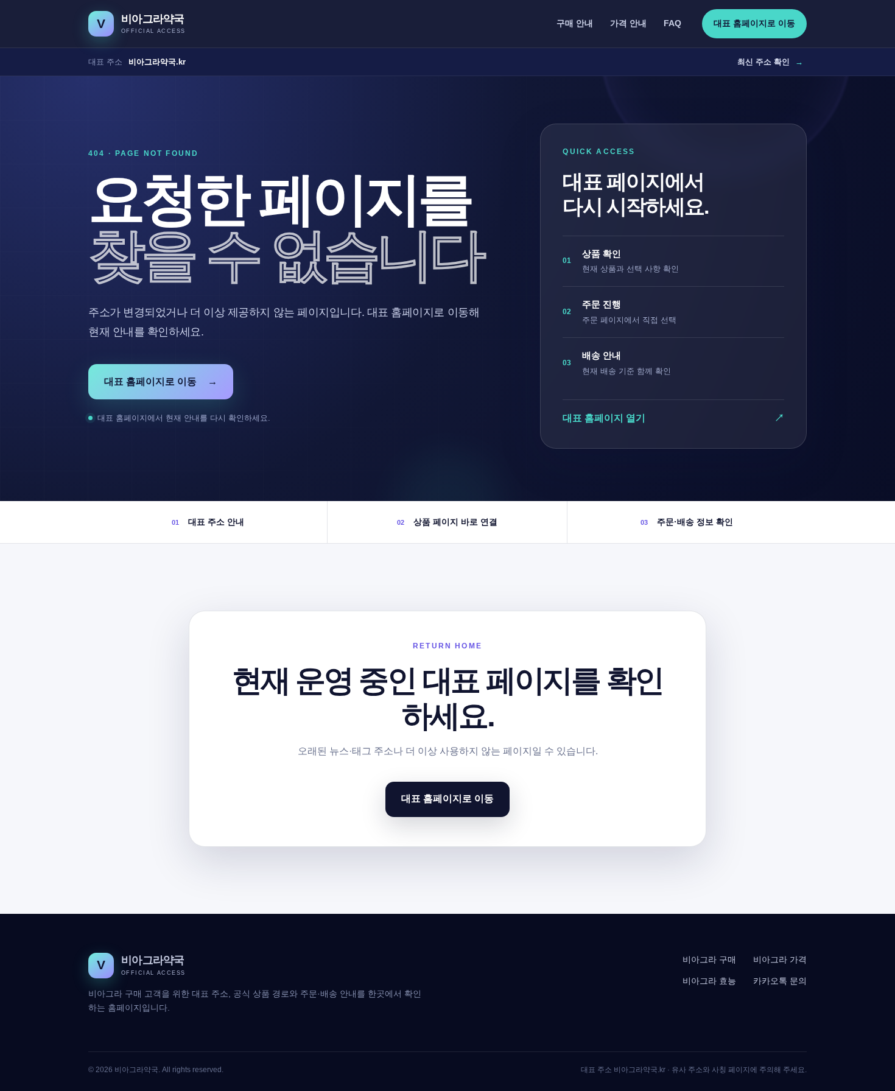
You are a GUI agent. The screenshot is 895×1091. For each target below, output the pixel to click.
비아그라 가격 (780, 959)
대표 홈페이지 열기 (673, 418)
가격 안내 (628, 23)
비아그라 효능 (709, 981)
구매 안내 (574, 23)
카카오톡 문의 (780, 981)
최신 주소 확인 (770, 61)
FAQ (672, 23)
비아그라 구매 (709, 959)
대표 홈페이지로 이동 (754, 23)
